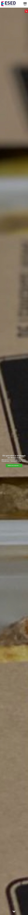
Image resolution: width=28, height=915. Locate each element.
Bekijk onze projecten (13, 465)
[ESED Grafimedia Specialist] (8, 3)
